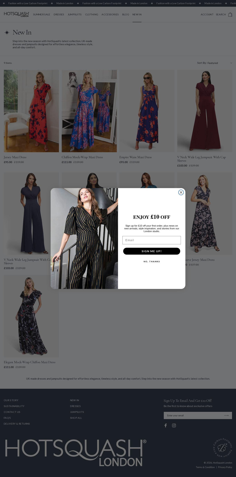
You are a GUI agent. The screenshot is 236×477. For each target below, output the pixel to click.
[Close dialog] (181, 192)
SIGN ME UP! (152, 251)
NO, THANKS (152, 261)
